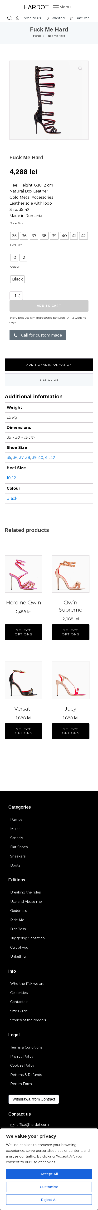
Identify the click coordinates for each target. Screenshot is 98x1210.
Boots (15, 865)
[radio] (14, 235)
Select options (23, 632)
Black (12, 498)
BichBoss (18, 929)
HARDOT (36, 7)
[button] (28, 18)
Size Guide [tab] (49, 379)
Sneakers (17, 856)
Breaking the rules (25, 892)
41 (47, 457)
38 (27, 457)
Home (37, 35)
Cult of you (19, 947)
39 (34, 457)
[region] (49, 1169)
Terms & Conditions (26, 1047)
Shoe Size (16, 223)
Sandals (16, 838)
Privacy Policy (21, 1056)
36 (15, 457)
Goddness (18, 911)
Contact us (19, 1002)
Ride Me (17, 920)
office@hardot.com (32, 1124)
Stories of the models (28, 1020)
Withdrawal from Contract (33, 1099)
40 (40, 457)
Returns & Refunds (26, 1075)
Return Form (21, 1084)
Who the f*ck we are (27, 984)
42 (52, 457)
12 (14, 478)
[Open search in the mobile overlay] (9, 18)
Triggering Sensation (27, 938)
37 (21, 457)
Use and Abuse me (26, 901)
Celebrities (19, 993)
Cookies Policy (22, 1065)
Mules (15, 829)
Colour (15, 266)
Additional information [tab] (49, 364)
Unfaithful (18, 956)
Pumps (16, 819)
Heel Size (16, 245)
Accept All (49, 1174)
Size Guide (19, 1011)
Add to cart (49, 305)
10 (9, 478)
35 (9, 457)
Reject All (49, 1200)
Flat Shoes (19, 847)
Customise (49, 1187)
